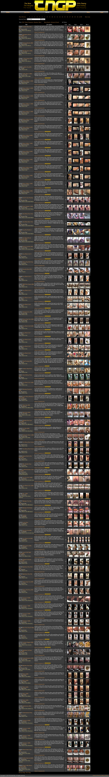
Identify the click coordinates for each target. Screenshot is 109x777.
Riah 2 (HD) (25, 693)
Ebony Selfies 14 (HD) (27, 88)
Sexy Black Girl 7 (26, 332)
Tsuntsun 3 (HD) (26, 728)
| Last (89, 16)
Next (86, 16)
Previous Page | (22, 772)
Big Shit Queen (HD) (27, 50)
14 (62, 16)
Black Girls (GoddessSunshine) (23, 474)
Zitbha (22, 279)
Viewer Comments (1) (39, 78)
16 (67, 16)
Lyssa (23, 635)
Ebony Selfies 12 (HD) (27, 103)
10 (52, 16)
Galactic (24, 515)
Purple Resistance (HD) (27, 658)
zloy (22, 270)
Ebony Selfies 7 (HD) (27, 143)
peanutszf (23, 569)
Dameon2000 (24, 29)
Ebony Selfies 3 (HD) (27, 175)
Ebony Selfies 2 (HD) (27, 183)
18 (72, 16)
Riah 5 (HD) (25, 674)
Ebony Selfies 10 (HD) (27, 119)
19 (75, 16)
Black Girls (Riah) (26, 676)
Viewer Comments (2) (39, 139)
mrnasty (22, 285)
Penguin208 (23, 423)
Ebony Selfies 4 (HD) (27, 167)
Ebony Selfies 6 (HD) (27, 151)
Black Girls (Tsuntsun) (27, 600)
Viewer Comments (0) (39, 32)
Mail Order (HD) (26, 412)
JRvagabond (23, 391)
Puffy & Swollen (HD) (27, 246)
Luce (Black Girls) (26, 556)
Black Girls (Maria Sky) (27, 407)
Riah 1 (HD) (25, 700)
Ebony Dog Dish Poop (27, 261)
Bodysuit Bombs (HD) (27, 43)
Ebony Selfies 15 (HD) (27, 81)
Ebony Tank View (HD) (28, 319)
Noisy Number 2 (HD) (27, 206)
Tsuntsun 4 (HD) (26, 720)
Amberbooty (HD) (26, 706)
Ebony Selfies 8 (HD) (27, 135)
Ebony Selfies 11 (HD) (27, 111)
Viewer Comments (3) (39, 273)
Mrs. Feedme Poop (26, 464)
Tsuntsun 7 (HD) (26, 605)
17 (70, 16)
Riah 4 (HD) (25, 680)
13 (59, 16)
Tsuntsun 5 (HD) (26, 621)
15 (64, 16)
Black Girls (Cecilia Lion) (28, 480)
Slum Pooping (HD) (27, 361)
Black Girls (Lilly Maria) (27, 201)
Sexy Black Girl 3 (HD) (28, 382)
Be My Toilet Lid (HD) (27, 758)
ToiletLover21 (24, 444)
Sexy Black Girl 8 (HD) (28, 326)
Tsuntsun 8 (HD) (26, 597)
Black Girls (24, 69)
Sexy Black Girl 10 (26, 297)
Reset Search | (47, 22)
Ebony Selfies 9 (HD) (27, 127)
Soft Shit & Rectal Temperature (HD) (25, 238)
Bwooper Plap (24, 75)
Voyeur (23, 271)
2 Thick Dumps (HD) (27, 58)
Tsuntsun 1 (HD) (26, 743)
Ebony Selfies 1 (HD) (27, 191)
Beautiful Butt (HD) (27, 269)
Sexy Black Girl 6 (26, 339)
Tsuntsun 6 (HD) (26, 613)
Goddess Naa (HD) (26, 67)
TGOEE (22, 68)
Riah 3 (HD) (25, 687)
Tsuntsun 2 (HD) (26, 735)
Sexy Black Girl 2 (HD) (28, 485)
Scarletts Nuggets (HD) (27, 642)
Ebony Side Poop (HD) (27, 589)
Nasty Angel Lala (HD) (27, 581)
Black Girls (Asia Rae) (27, 431)
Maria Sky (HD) (26, 405)
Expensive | (31, 22)
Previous (24, 16)
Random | (36, 22)
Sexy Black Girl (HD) (27, 538)
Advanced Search (55, 22)
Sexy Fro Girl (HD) (27, 530)
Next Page (28, 772)
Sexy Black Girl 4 (26, 353)
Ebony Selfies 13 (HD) (27, 96)
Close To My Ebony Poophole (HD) (25, 766)
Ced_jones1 (23, 256)
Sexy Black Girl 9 (26, 304)
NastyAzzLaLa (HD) (27, 311)
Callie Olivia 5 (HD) (27, 73)
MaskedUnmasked (25, 192)
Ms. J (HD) (25, 493)
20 (77, 16)
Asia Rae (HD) (25, 428)
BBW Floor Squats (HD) (28, 284)
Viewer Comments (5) (39, 409)
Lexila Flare (25, 522)
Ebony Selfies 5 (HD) (27, 159)
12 (57, 16)
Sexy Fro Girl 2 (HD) (27, 477)
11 (54, 16)
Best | (40, 22)
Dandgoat (23, 429)
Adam (22, 292)
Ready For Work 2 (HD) (28, 435)
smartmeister (24, 478)
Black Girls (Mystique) (27, 424)
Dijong (22, 362)
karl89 (22, 707)
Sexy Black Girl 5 (26, 346)
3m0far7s (23, 554)
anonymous (23, 636)
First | (20, 16)
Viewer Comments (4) (39, 329)
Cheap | (26, 22)
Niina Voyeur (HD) (26, 545)
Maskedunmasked (25, 82)
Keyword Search (23, 19)
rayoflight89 (23, 399)
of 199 (80, 16)
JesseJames (23, 583)
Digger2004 (23, 675)
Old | (23, 22)
